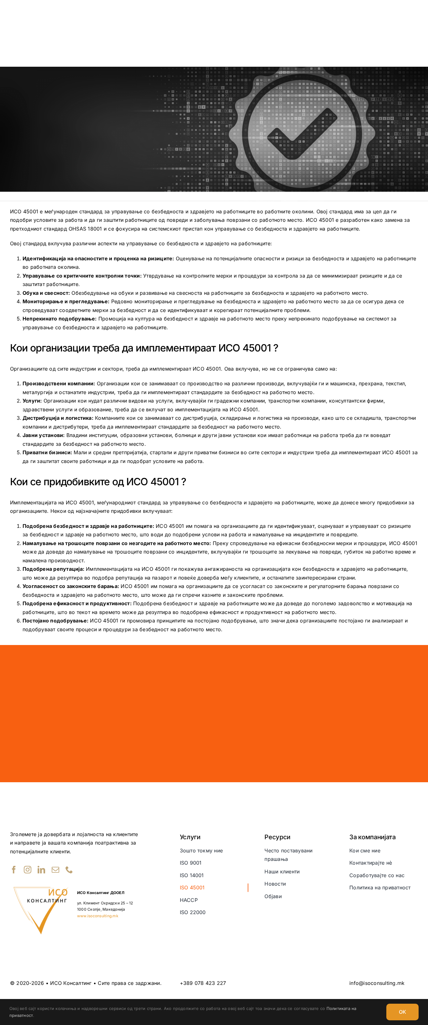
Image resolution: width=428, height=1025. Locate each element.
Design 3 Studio (380, 994)
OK (402, 1012)
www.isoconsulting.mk (97, 915)
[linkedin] (41, 869)
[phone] (69, 869)
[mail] (55, 869)
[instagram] (27, 869)
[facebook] (14, 869)
